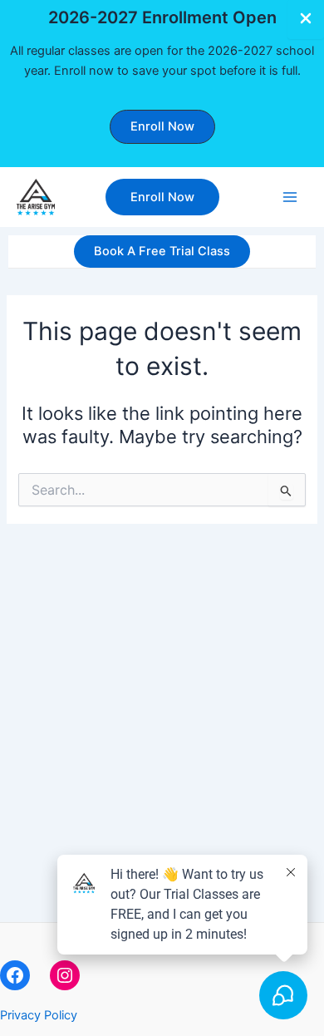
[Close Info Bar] (305, 19)
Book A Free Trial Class (162, 251)
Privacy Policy (38, 1015)
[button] (162, 127)
